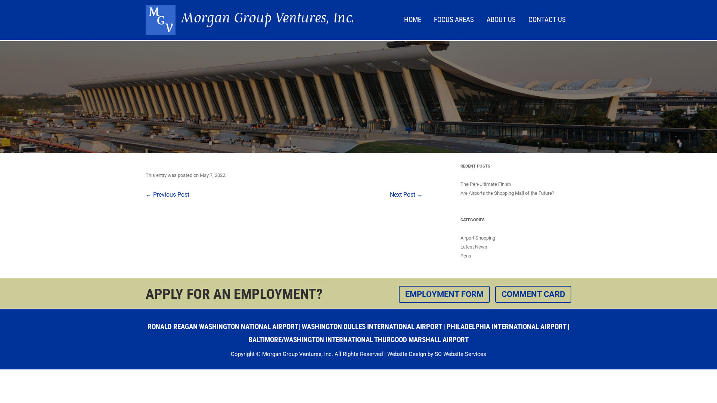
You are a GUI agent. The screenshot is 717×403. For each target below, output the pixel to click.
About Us (501, 19)
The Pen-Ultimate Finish (485, 184)
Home (412, 19)
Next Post (406, 194)
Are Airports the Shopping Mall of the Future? (507, 193)
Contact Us (547, 19)
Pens (465, 256)
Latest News (473, 247)
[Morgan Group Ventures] (250, 32)
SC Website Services (460, 354)
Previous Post (167, 194)
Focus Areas (454, 19)
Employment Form (444, 294)
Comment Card (533, 294)
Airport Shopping (477, 238)
